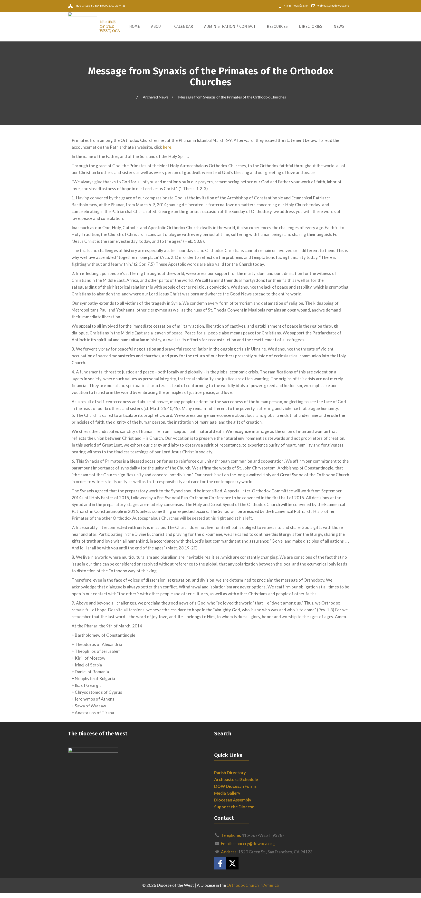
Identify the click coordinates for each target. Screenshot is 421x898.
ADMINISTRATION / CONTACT (230, 26)
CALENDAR (183, 26)
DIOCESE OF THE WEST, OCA (110, 26)
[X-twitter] (232, 863)
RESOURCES (277, 26)
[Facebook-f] (220, 863)
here (167, 147)
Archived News (155, 97)
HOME (134, 26)
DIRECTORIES (310, 26)
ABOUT (157, 26)
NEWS (339, 26)
